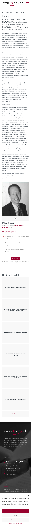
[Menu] (26, 3)
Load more (15, 413)
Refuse (15, 515)
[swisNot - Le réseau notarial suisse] (12, 3)
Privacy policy (19, 523)
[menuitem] (26, 3)
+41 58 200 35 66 (11, 471)
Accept (15, 511)
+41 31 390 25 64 (11, 474)
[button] (28, 495)
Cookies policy (12, 523)
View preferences (15, 520)
